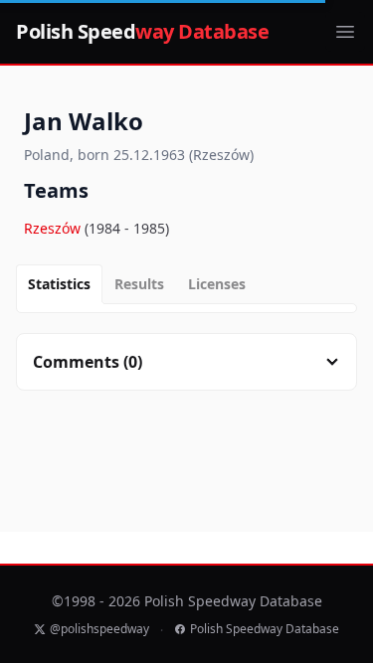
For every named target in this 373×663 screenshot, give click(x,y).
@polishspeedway (99, 629)
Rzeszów (54, 228)
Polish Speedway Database (264, 629)
